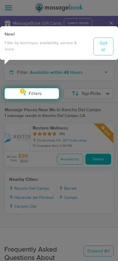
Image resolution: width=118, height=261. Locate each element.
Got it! (103, 46)
